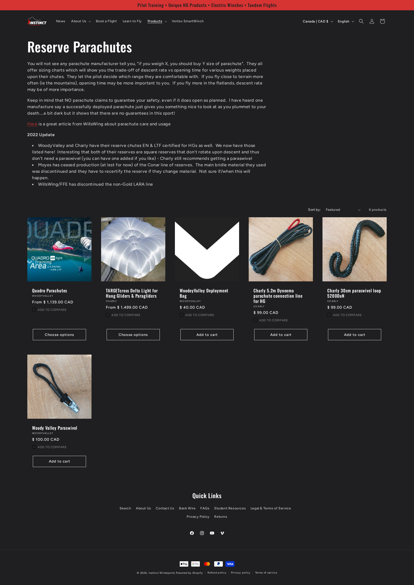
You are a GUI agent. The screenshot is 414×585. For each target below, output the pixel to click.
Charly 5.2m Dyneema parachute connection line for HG (278, 296)
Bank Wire (187, 508)
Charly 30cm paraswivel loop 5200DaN (354, 293)
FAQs (204, 508)
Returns (220, 517)
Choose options (59, 335)
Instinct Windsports (162, 572)
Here (32, 124)
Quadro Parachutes (49, 290)
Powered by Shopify (189, 572)
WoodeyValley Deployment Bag (204, 293)
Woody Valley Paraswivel (54, 427)
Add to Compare (52, 310)
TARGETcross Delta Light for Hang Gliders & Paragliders (132, 293)
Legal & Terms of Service (271, 508)
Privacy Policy (198, 517)
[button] (80, 21)
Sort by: (314, 210)
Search (125, 508)
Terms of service (266, 572)
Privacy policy (240, 572)
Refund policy (216, 572)
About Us (143, 508)
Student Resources (230, 508)
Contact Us (165, 508)
